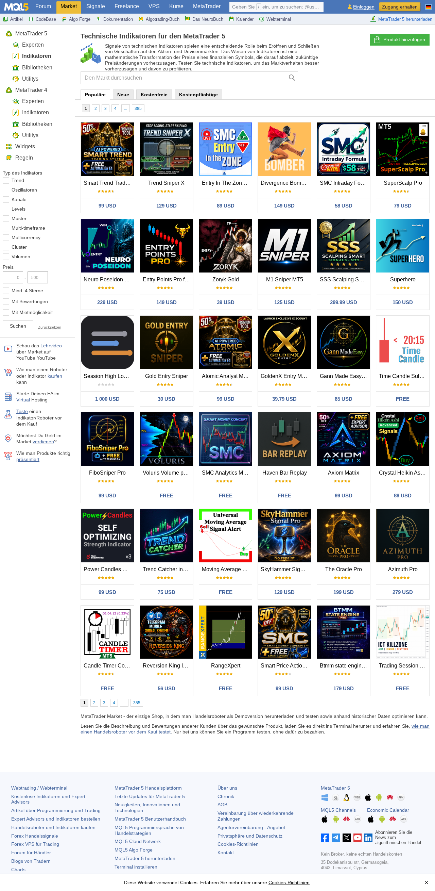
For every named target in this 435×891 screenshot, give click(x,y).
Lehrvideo (51, 345)
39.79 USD (284, 399)
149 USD (284, 206)
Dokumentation (118, 19)
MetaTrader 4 (31, 90)
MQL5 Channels (338, 810)
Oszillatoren (24, 190)
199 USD (343, 592)
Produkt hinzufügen (404, 39)
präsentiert (27, 459)
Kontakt (226, 852)
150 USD (403, 302)
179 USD (343, 688)
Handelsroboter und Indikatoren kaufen (53, 827)
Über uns (227, 788)
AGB (222, 804)
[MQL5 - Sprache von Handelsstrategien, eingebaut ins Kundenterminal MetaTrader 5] (16, 7)
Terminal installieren (136, 867)
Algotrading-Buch (162, 19)
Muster (19, 218)
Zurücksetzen (49, 327)
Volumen (21, 256)
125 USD (284, 302)
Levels (18, 209)
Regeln (24, 158)
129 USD (166, 206)
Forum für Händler (31, 852)
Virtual (23, 399)
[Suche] (292, 77)
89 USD (225, 206)
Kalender (245, 19)
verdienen (43, 441)
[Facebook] (325, 838)
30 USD (166, 399)
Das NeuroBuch (207, 19)
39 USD (225, 302)
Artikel (16, 19)
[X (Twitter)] (347, 838)
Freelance (127, 6)
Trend (18, 180)
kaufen (55, 376)
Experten (33, 45)
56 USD (166, 688)
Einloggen (364, 7)
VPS (154, 6)
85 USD (343, 399)
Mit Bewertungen (30, 301)
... (125, 108)
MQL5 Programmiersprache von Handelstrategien (149, 830)
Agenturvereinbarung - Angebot (251, 827)
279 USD (403, 592)
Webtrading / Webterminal (39, 788)
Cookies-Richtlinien (238, 844)
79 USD (403, 206)
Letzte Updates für (150, 796)
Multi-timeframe (28, 228)
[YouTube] (357, 838)
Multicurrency (26, 237)
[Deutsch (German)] (428, 4)
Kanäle (19, 199)
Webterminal (278, 19)
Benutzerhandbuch (150, 819)
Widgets (25, 146)
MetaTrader (207, 6)
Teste (22, 411)
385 (138, 108)
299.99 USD (343, 302)
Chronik (226, 796)
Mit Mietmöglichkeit (32, 312)
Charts (18, 869)
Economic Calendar (388, 810)
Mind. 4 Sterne (27, 290)
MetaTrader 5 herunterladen (405, 19)
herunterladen (145, 858)
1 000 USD (107, 399)
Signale (95, 6)
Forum (43, 6)
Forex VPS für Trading (35, 844)
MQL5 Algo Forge (134, 850)
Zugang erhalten (400, 7)
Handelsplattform (148, 788)
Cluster (19, 247)
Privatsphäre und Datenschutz (250, 836)
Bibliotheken (37, 67)
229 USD (107, 302)
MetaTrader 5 (31, 33)
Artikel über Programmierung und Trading (56, 810)
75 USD (166, 592)
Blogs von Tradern (31, 861)
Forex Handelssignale (34, 836)
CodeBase (46, 19)
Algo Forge (79, 19)
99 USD (107, 206)
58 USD (343, 206)
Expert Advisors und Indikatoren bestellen (55, 819)
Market (68, 6)
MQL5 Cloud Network (138, 841)
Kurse (176, 6)
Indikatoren (36, 56)
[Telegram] (336, 838)
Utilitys (30, 79)
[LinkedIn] (368, 838)
